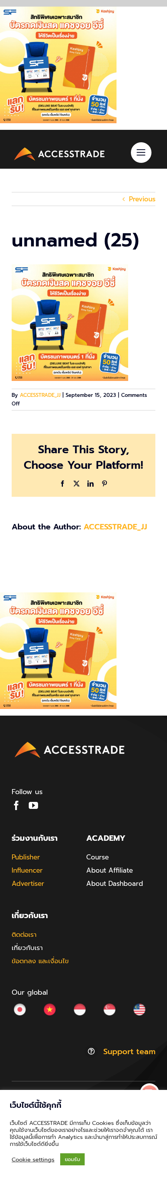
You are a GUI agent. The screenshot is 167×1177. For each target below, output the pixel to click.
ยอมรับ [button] (72, 1159)
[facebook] (16, 805)
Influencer (27, 870)
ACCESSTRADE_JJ (40, 395)
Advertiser (28, 883)
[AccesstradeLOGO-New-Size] (60, 148)
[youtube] (33, 805)
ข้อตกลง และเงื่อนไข (40, 961)
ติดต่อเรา (24, 934)
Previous (142, 199)
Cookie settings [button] (33, 1159)
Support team (129, 1051)
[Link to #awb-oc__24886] (141, 152)
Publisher (26, 857)
